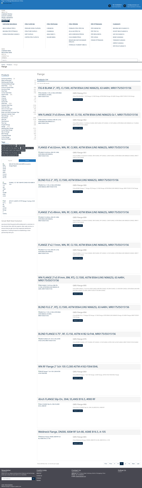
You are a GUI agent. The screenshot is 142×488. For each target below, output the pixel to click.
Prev (110, 463)
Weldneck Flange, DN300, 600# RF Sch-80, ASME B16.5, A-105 (72, 431)
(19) (35, 93)
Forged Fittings (97, 40)
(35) (35, 87)
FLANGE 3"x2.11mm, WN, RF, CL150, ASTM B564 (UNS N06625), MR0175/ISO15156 (83, 244)
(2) (35, 110)
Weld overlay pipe (9, 28)
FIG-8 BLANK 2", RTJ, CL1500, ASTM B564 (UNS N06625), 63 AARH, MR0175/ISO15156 (84, 88)
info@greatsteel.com (133, 5)
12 (125, 463)
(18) (35, 96)
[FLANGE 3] (55, 228)
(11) (35, 100)
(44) (11, 94)
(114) (34, 119)
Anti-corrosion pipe (76, 34)
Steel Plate (30, 24)
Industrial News (6, 52)
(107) (34, 112)
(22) (35, 91)
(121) (34, 128)
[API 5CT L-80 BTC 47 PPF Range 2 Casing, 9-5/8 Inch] (6, 209)
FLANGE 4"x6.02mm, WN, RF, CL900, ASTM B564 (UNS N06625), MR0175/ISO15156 (83, 147)
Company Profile (6, 14)
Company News (6, 51)
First (106, 463)
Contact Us (5, 56)
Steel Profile (52, 24)
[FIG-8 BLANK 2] (55, 101)
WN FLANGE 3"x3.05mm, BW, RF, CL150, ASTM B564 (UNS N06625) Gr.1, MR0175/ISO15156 (88, 114)
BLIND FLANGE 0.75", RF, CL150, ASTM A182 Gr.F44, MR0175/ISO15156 (77, 333)
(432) (11, 116)
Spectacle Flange (119, 46)
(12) (35, 114)
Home (3, 64)
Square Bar (51, 37)
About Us (4, 12)
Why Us (3, 54)
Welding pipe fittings (10, 31)
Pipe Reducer (96, 34)
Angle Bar (51, 34)
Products (4, 21)
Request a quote (78, 99)
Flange (116, 24)
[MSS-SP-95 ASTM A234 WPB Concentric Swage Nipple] (6, 170)
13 (129, 463)
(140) (10, 86)
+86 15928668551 (117, 5)
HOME (3, 10)
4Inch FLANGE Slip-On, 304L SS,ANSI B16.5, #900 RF (66, 399)
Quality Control (6, 16)
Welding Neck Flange (121, 28)
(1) (35, 80)
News (3, 49)
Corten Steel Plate (32, 37)
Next (133, 463)
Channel (50, 31)
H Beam (50, 28)
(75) (35, 121)
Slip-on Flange (118, 34)
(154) (34, 105)
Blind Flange (118, 37)
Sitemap (39, 480)
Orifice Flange (118, 43)
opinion (4, 58)
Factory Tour (5, 19)
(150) (34, 117)
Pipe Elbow (96, 28)
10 (118, 463)
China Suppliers (9, 484)
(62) (35, 133)
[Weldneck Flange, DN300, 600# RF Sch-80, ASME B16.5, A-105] (55, 448)
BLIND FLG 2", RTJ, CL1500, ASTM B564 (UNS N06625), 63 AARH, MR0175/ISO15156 (83, 307)
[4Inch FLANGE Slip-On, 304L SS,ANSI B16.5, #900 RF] (55, 415)
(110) (34, 107)
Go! (33, 478)
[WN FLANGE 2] (55, 293)
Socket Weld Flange (120, 31)
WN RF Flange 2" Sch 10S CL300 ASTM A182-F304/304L (68, 366)
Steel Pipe (73, 24)
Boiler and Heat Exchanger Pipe (10, 112)
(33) (35, 109)
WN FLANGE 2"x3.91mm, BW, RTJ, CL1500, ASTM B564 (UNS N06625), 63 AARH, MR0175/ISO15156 (81, 279)
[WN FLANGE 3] (55, 131)
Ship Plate (29, 34)
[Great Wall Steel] (10, 5)
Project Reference (7, 17)
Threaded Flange (119, 40)
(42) (35, 123)
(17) (35, 139)
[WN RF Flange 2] (55, 382)
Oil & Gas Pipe (74, 31)
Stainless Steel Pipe (76, 28)
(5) (35, 101)
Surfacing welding (10, 24)
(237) (8, 126)
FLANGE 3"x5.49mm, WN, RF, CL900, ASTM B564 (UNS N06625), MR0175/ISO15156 (83, 212)
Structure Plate (31, 31)
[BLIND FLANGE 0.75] (55, 350)
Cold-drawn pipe (75, 37)
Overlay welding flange (11, 34)
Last (138, 463)
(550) (10, 103)
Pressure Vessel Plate (33, 28)
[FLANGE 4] (55, 163)
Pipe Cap (94, 37)
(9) (35, 98)
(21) (35, 89)
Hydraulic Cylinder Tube (78, 45)
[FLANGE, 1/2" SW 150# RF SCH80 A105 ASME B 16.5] (6, 190)
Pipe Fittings (96, 24)
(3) (14, 78)
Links (2, 484)
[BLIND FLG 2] (55, 195)
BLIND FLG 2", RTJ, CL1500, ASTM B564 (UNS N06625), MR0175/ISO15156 (78, 180)
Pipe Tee (94, 31)
